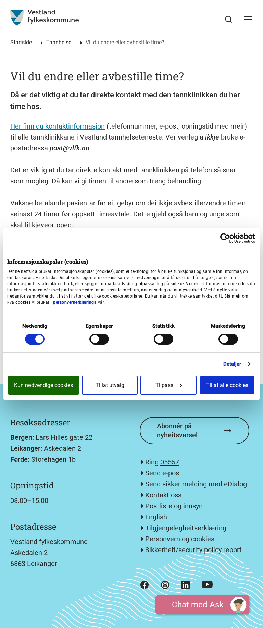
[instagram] (165, 585)
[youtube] (207, 584)
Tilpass (164, 385)
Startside (21, 42)
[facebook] (144, 585)
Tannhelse (58, 42)
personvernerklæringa (75, 302)
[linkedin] (185, 585)
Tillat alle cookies (227, 385)
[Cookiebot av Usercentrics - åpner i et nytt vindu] (225, 238)
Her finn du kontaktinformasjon (57, 126)
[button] (248, 19)
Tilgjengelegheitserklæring (185, 528)
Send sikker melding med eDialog (196, 484)
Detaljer (232, 364)
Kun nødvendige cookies (43, 385)
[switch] (99, 339)
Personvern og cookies (179, 539)
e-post (171, 473)
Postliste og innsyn (174, 506)
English (156, 517)
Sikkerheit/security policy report (193, 550)
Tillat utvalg (110, 385)
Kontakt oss (163, 495)
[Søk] (229, 19)
